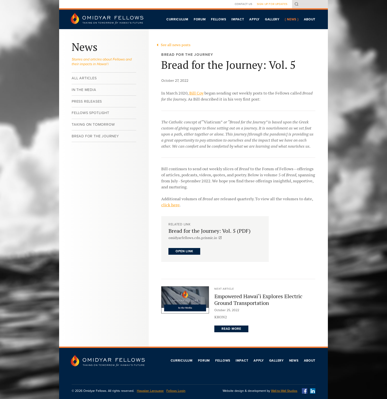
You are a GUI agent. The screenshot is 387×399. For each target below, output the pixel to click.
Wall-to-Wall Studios (284, 391)
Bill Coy (196, 93)
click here (170, 204)
